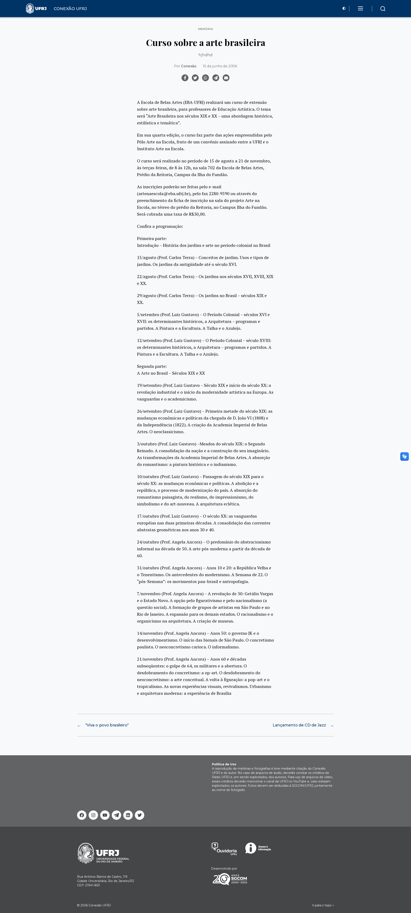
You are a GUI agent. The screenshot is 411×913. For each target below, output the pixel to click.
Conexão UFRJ (100, 905)
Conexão (189, 66)
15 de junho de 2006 (220, 66)
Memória (205, 29)
